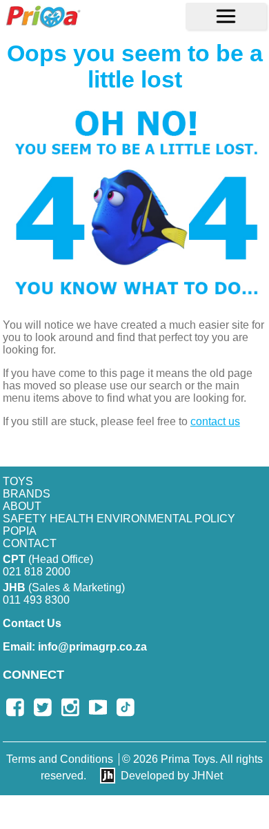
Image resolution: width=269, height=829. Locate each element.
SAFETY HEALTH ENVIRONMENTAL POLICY (119, 518)
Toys (18, 481)
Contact (30, 543)
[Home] (43, 16)
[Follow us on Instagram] (70, 707)
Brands (26, 494)
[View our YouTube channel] (98, 707)
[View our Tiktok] (125, 707)
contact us (215, 421)
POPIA (20, 531)
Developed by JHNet (172, 775)
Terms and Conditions (59, 759)
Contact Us (32, 623)
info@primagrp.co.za (75, 647)
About (22, 506)
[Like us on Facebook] (15, 707)
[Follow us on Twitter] (43, 707)
